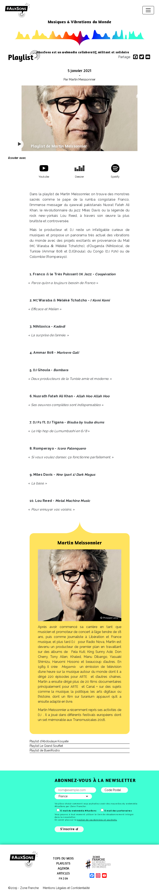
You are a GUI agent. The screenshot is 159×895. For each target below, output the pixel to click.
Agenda (63, 868)
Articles (63, 873)
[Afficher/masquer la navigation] (148, 10)
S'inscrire (67, 829)
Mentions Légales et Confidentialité (66, 888)
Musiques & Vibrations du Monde (79, 21)
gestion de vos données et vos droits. (97, 820)
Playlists (63, 863)
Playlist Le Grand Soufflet (46, 745)
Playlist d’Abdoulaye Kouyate (49, 741)
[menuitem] (60, 878)
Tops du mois (63, 858)
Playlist (20, 57)
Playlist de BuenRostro (45, 750)
